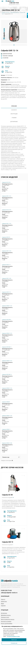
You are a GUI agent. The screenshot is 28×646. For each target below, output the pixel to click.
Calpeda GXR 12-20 (6, 278)
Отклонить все (14, 643)
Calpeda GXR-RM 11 (7, 347)
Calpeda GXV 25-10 (6, 209)
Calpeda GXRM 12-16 (7, 388)
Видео (2, 603)
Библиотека (4, 601)
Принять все (14, 639)
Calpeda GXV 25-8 (6, 182)
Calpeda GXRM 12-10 (7, 305)
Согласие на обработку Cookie (13, 636)
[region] (14, 635)
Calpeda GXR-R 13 (6, 292)
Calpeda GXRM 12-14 (7, 360)
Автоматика (4, 613)
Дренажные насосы (15, 12)
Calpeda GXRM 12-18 (7, 415)
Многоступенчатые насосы (7, 619)
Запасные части (5, 617)
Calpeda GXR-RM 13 (7, 374)
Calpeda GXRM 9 (6, 402)
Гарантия (3, 605)
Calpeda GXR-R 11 (6, 264)
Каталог (8, 12)
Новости (3, 599)
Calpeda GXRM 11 (6, 429)
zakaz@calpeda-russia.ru (14, 4)
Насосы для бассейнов (6, 623)
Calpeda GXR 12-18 (6, 251)
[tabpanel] (14, 31)
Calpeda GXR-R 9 (6, 237)
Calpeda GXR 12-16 (6, 223)
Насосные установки (6, 621)
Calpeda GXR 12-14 (6, 196)
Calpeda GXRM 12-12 (7, 333)
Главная (3, 12)
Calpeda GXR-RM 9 (6, 319)
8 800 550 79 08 (14, 3)
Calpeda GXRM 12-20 (7, 443)
